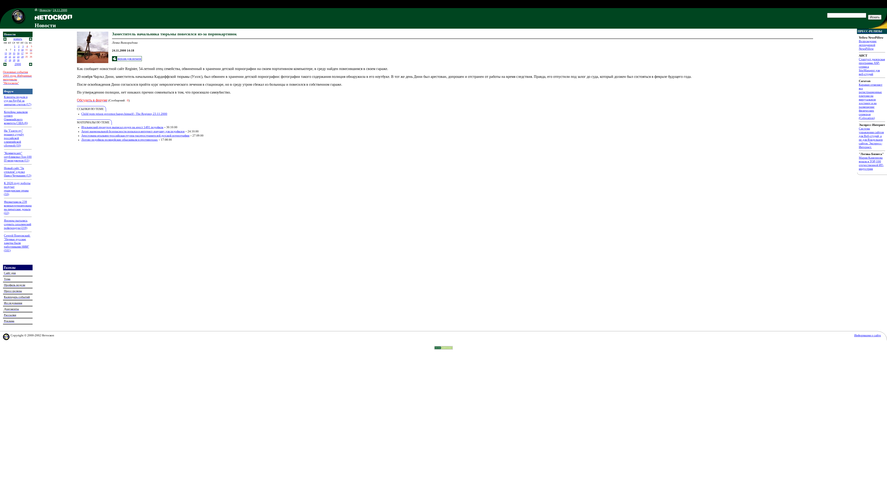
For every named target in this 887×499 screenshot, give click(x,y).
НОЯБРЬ (17, 39)
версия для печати (129, 58)
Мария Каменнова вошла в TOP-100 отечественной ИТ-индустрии (871, 163)
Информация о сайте (867, 335)
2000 (18, 64)
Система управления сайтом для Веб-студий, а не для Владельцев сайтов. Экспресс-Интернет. (871, 138)
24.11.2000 (60, 10)
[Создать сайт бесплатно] (443, 348)
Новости (45, 10)
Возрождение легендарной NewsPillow (868, 45)
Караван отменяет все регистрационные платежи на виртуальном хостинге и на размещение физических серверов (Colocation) (870, 101)
